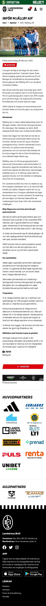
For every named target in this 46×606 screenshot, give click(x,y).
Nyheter (13, 22)
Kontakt (5, 596)
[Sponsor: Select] (38, 1)
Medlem (5, 586)
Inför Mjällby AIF (27, 22)
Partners (6, 589)
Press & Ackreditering (11, 593)
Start (4, 22)
